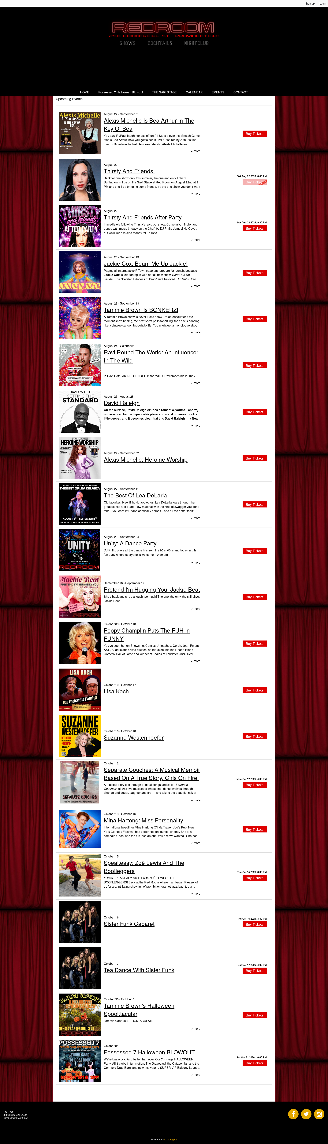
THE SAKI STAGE (164, 92)
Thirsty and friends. (129, 171)
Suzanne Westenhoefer (134, 737)
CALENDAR (194, 92)
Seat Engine (170, 1139)
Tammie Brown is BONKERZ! (141, 309)
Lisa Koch (116, 691)
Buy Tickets (254, 228)
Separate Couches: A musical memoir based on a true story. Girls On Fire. (152, 773)
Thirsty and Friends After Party (143, 217)
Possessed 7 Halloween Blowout (120, 92)
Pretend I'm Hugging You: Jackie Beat (152, 589)
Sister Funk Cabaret (129, 923)
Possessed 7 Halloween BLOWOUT (149, 1052)
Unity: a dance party (130, 543)
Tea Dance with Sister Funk (139, 970)
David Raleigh (122, 403)
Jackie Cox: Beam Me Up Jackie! (146, 263)
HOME (84, 92)
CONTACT (240, 92)
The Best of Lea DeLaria (135, 495)
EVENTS (218, 92)
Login (322, 3)
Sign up (310, 3)
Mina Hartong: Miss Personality (143, 820)
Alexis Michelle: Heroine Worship (146, 459)
